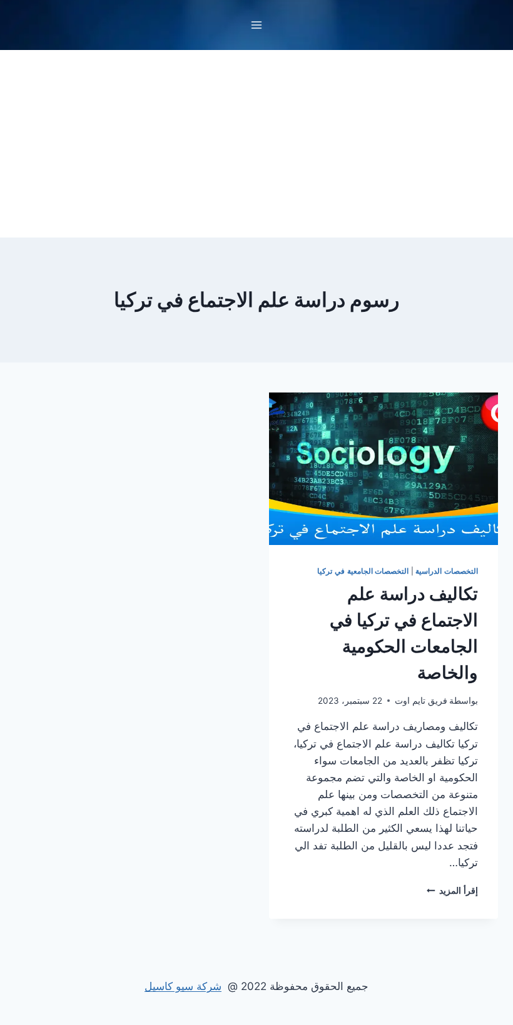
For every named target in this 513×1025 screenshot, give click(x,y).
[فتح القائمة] (256, 24)
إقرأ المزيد (452, 891)
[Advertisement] (256, 143)
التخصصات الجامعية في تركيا (363, 571)
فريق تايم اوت (421, 701)
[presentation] (383, 468)
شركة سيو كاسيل (183, 986)
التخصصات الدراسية (446, 571)
